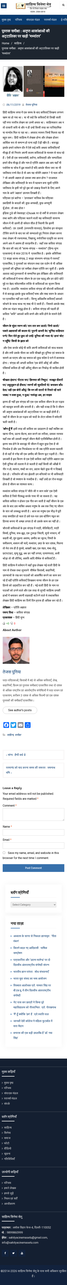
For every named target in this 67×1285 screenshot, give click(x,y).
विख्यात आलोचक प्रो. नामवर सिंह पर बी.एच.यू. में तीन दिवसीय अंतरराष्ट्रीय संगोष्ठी (32, 990)
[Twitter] (13, 1253)
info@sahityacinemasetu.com (20, 1242)
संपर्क (7, 1103)
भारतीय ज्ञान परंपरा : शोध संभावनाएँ (31, 971)
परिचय (18, 19)
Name (7, 826)
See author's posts (20, 710)
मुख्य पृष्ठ (6, 19)
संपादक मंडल (33, 19)
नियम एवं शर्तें (10, 1198)
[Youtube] (22, 1253)
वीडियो (7, 1148)
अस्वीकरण (9, 1203)
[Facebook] (5, 1253)
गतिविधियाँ (9, 1159)
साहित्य (10, 735)
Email (7, 839)
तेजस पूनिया (31, 104)
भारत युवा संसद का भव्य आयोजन (29, 978)
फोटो (6, 1143)
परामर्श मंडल (50, 19)
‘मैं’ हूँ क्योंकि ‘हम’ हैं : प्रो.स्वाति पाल (31, 1014)
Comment (10, 805)
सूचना (7, 1153)
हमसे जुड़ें (9, 1193)
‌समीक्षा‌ (18, 735)
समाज (7, 1138)
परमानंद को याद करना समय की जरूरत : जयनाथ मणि (30, 770)
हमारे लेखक (10, 1188)
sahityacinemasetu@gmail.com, (28, 1237)
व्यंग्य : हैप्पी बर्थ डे (17, 755)
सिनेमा (7, 1133)
